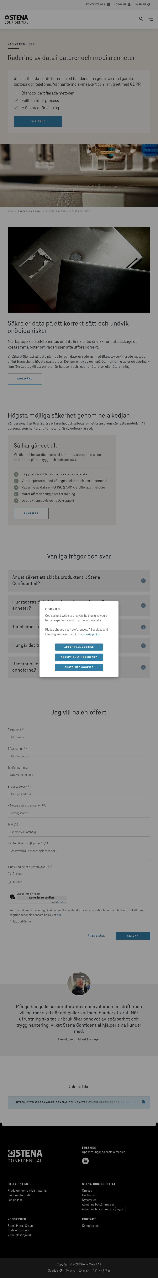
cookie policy (91, 634)
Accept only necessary (79, 657)
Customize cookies (79, 667)
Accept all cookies (79, 647)
